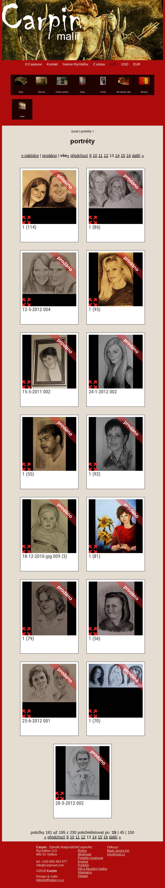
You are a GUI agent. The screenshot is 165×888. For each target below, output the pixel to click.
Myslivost (84, 854)
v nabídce (30, 155)
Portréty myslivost (90, 858)
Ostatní (83, 876)
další (136, 155)
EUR (136, 64)
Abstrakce (85, 872)
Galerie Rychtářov (75, 64)
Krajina (83, 861)
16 (128, 155)
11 (100, 155)
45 (122, 832)
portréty (86, 131)
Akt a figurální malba (92, 869)
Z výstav (99, 64)
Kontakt (52, 64)
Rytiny (82, 850)
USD (124, 64)
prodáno (49, 155)
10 (95, 155)
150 (131, 832)
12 (106, 155)
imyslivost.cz (116, 854)
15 (123, 155)
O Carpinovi (33, 64)
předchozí (79, 155)
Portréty (83, 865)
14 (117, 155)
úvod (74, 131)
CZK (113, 64)
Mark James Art (118, 850)
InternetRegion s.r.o (50, 880)
